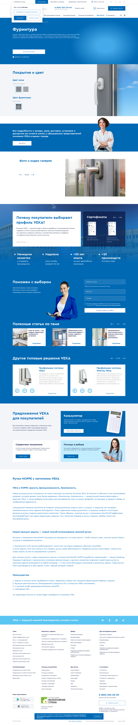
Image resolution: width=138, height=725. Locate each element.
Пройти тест (71, 456)
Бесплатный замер (29, 51)
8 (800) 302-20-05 (63, 8)
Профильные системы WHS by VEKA (24, 673)
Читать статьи (23, 456)
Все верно (20, 18)
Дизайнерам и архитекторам (78, 2)
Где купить (22, 143)
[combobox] (86, 282)
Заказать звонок (118, 8)
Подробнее (36, 343)
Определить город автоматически (27, 12)
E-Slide (73, 648)
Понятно (97, 716)
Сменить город (34, 18)
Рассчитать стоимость (74, 431)
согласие (94, 303)
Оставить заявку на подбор (105, 310)
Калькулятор (101, 8)
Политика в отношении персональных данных (99, 721)
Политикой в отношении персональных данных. (108, 305)
